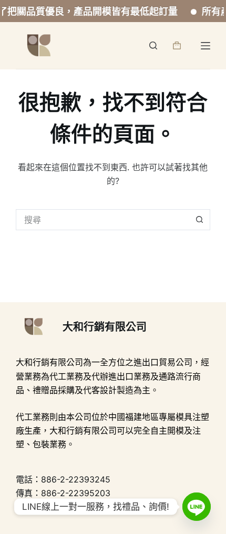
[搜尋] (153, 45)
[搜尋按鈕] (199, 219)
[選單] (205, 45)
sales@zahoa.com (93, 507)
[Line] (196, 506)
